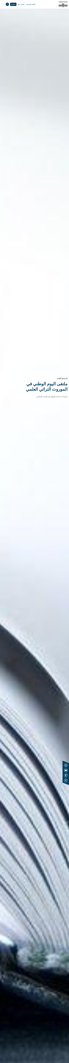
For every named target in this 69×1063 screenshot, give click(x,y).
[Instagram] (66, 765)
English (13, 4)
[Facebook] (66, 775)
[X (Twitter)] (66, 780)
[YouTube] (66, 770)
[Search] (7, 4)
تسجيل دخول (21, 4)
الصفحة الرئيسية (31, 4)
